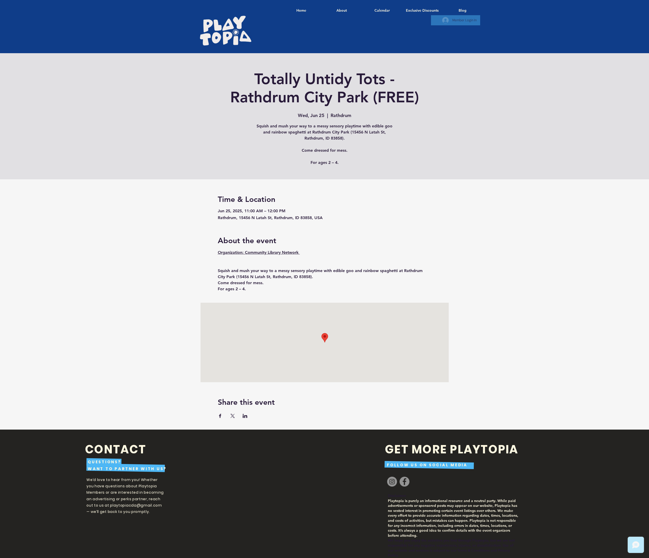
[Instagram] (392, 482)
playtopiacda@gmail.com (136, 505)
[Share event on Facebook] (220, 416)
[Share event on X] (232, 416)
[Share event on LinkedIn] (245, 416)
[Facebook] (404, 482)
